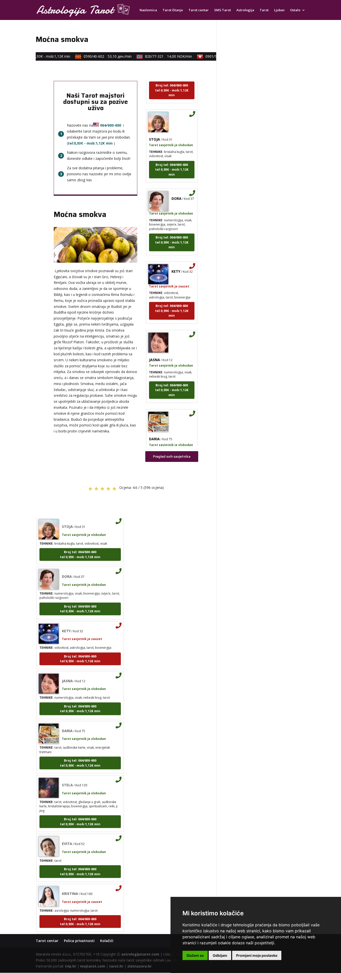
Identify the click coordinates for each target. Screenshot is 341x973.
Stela (67, 777)
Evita (67, 835)
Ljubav (279, 10)
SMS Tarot (222, 10)
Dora (176, 190)
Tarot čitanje (173, 10)
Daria (154, 431)
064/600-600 (110, 125)
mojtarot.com (92, 966)
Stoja (154, 131)
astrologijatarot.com (140, 954)
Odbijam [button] (220, 955)
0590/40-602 (101, 56)
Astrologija (245, 10)
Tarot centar (198, 10)
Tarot (264, 10)
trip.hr (70, 966)
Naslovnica (148, 10)
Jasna (154, 351)
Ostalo (295, 10)
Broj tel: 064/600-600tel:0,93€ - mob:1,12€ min (171, 82)
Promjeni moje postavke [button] (256, 955)
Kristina (70, 885)
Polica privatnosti (79, 940)
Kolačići (106, 940)
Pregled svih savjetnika (171, 456)
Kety (175, 263)
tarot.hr (116, 966)
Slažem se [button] (195, 955)
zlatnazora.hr (139, 966)
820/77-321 (162, 56)
